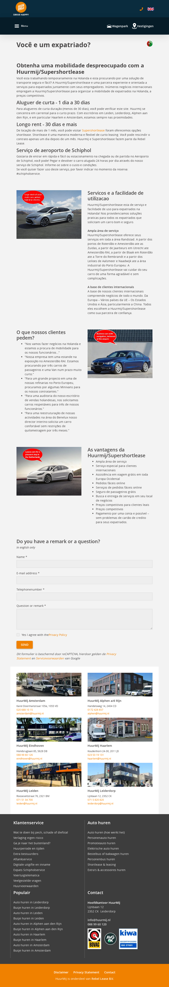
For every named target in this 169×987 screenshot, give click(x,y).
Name (21, 557)
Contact (109, 972)
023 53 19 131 (96, 754)
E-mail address (28, 573)
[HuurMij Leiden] (48, 775)
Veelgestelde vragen (27, 881)
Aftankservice (22, 859)
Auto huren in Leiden (28, 913)
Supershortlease (93, 130)
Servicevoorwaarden (50, 658)
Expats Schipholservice (29, 870)
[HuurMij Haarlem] (120, 730)
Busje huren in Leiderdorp (31, 908)
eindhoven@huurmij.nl (29, 758)
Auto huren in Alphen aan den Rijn (37, 924)
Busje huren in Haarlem (29, 940)
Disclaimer (61, 972)
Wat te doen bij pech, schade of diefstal (40, 832)
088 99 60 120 (97, 924)
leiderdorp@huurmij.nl (100, 803)
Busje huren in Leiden (28, 918)
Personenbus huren (101, 859)
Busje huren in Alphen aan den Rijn (38, 929)
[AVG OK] (110, 938)
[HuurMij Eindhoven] (48, 730)
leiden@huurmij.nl (26, 803)
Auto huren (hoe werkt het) (106, 832)
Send (24, 645)
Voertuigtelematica (26, 875)
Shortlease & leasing (102, 864)
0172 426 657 (95, 709)
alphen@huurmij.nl (98, 713)
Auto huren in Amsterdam (31, 945)
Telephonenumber (30, 589)
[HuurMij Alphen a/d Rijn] (120, 685)
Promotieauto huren (101, 843)
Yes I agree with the (44, 635)
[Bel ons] (141, 9)
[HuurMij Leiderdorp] (120, 775)
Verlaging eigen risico (28, 838)
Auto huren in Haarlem (29, 934)
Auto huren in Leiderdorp (31, 902)
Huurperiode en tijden (28, 848)
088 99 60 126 (24, 754)
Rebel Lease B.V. (103, 979)
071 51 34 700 (24, 799)
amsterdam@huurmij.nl (30, 713)
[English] (150, 9)
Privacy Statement (86, 972)
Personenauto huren (102, 838)
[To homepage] (21, 8)
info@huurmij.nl (99, 920)
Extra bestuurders (25, 854)
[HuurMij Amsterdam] (48, 685)
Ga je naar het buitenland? (31, 843)
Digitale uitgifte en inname (31, 864)
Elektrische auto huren (103, 848)
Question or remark (31, 606)
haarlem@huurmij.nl (99, 758)
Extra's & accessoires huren (107, 870)
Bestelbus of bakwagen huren (108, 854)
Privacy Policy (58, 635)
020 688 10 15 (24, 709)
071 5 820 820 (96, 799)
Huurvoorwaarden (26, 886)
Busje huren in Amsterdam (32, 950)
